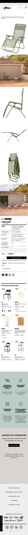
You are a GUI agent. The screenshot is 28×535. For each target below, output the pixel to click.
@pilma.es (14, 457)
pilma (7, 8)
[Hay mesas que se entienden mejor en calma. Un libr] (19, 470)
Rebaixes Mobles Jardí (17, 16)
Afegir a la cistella (16, 257)
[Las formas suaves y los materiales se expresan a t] (19, 464)
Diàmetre (17, 309)
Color (3, 254)
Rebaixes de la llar (8, 16)
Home (2, 16)
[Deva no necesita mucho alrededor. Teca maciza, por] (8, 470)
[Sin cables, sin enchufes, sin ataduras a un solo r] (8, 464)
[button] (27, 223)
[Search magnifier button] (25, 13)
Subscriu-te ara (14, 445)
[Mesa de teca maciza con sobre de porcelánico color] (8, 477)
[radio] (7, 254)
